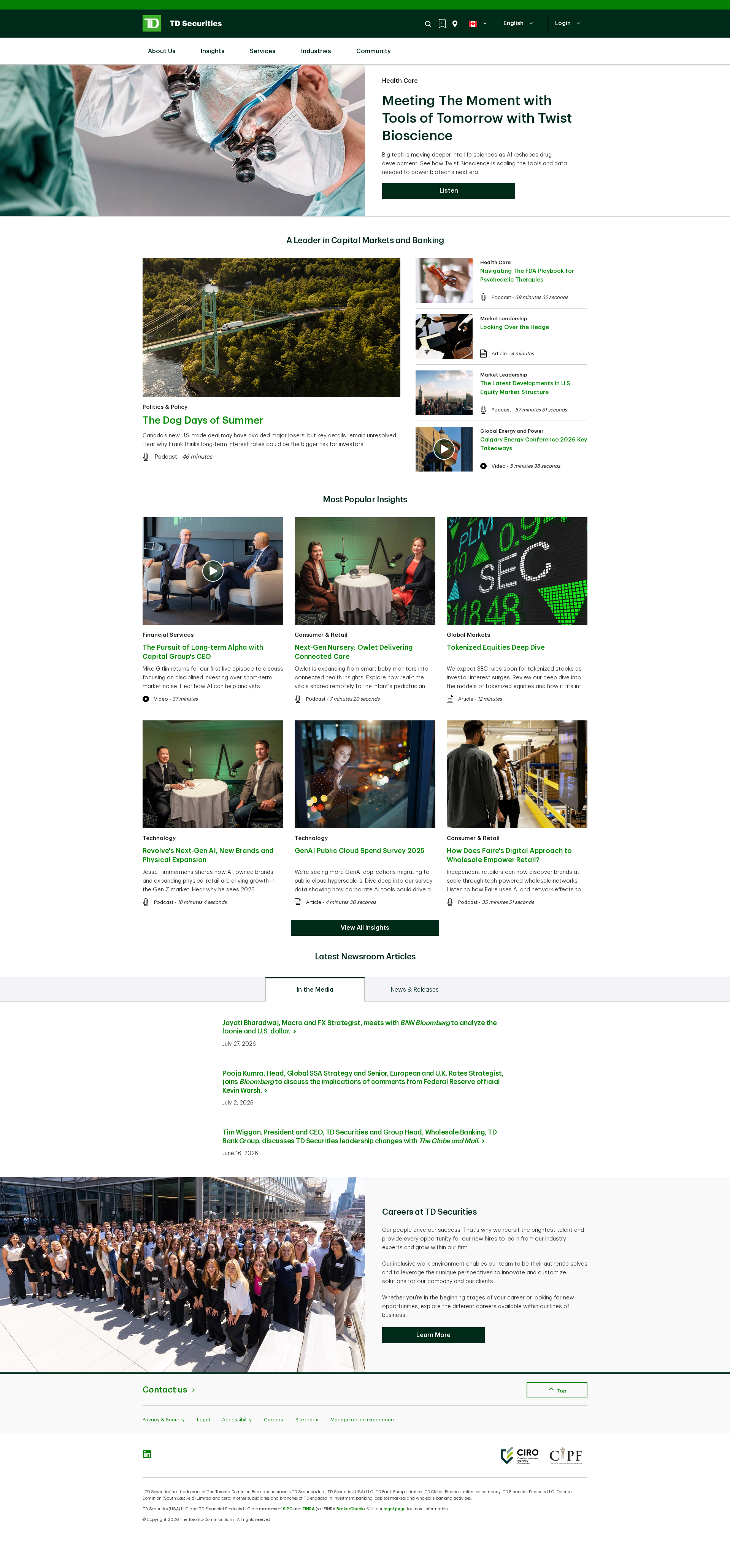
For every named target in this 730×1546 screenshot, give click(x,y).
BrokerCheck (349, 1509)
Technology (159, 838)
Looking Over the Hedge (514, 327)
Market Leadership (503, 318)
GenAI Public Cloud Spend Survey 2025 (359, 850)
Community (373, 51)
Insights (212, 51)
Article (499, 353)
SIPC (287, 1509)
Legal (203, 1419)
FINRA (309, 1509)
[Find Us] (453, 24)
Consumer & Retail (321, 635)
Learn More (433, 1335)
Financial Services (168, 635)
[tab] (315, 989)
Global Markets (468, 635)
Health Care (400, 81)
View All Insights (365, 928)
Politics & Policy (165, 407)
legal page (395, 1509)
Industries (316, 51)
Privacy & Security (164, 1419)
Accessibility (237, 1419)
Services (262, 51)
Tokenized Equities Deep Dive (496, 647)
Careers (273, 1419)
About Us (161, 51)
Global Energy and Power (511, 431)
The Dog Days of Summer (203, 421)
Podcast (165, 457)
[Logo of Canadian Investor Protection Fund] (566, 1455)
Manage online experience (362, 1419)
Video (499, 466)
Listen (449, 191)
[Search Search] (429, 24)
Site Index (306, 1419)
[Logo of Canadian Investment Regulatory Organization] (519, 1455)
